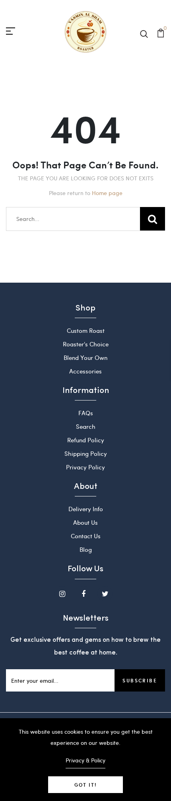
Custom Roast (86, 330)
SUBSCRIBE (139, 680)
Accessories (85, 371)
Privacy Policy (85, 467)
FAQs (85, 413)
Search (85, 426)
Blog (86, 549)
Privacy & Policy (85, 760)
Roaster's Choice (86, 344)
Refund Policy (85, 440)
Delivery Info (85, 509)
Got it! (85, 784)
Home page (107, 193)
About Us (85, 522)
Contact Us (86, 536)
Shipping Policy (85, 453)
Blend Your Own (85, 357)
